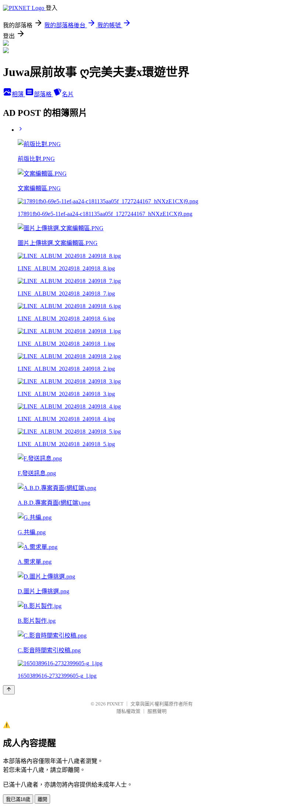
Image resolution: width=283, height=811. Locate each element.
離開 (42, 799)
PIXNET (115, 704)
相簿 (18, 94)
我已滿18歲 (18, 799)
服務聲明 (157, 711)
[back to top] (9, 689)
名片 (68, 94)
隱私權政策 (128, 711)
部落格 (43, 94)
